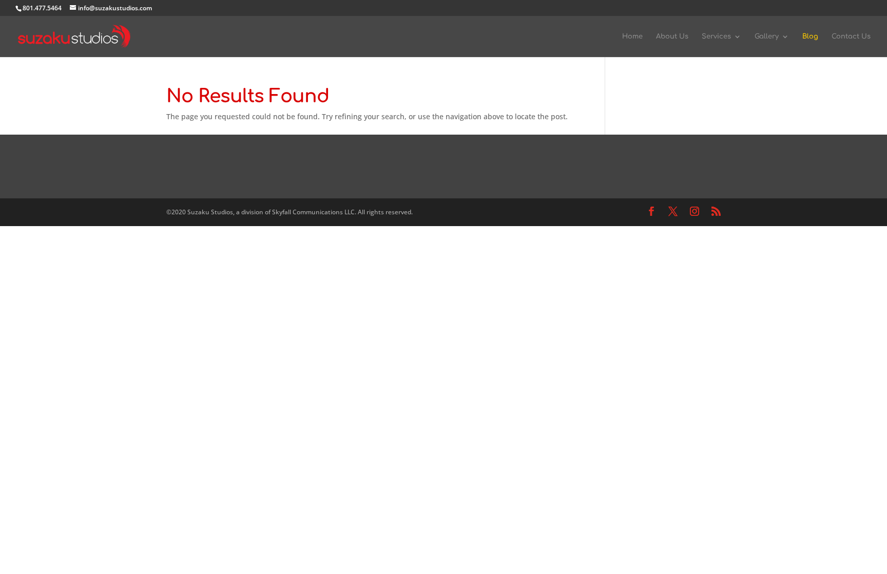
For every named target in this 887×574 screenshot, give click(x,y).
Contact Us (851, 36)
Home (632, 36)
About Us (672, 36)
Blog (810, 36)
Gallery (767, 36)
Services (716, 36)
